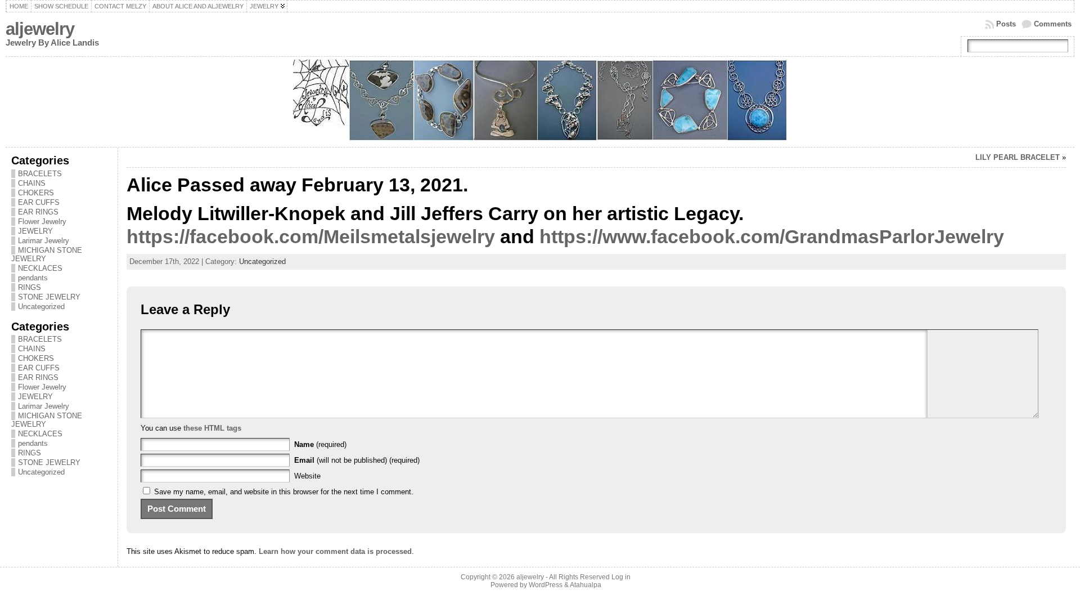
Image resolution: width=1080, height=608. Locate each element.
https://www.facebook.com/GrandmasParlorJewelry (771, 236)
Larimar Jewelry (43, 240)
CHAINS (32, 183)
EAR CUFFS (39, 202)
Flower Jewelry (42, 221)
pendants (33, 278)
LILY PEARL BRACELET (1017, 157)
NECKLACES (40, 268)
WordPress (545, 585)
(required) (320, 444)
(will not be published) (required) (357, 460)
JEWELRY (35, 231)
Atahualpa (585, 585)
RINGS (29, 287)
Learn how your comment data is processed (335, 551)
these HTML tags (212, 428)
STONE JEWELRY (49, 297)
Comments (1053, 24)
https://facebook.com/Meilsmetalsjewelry (311, 236)
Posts (1006, 24)
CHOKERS (36, 193)
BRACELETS (40, 173)
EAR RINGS (38, 212)
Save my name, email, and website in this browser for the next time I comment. (283, 492)
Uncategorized (41, 306)
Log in (621, 577)
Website (307, 476)
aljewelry (40, 29)
